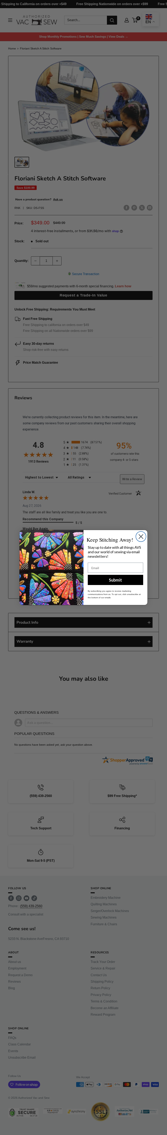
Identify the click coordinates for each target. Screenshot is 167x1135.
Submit (115, 579)
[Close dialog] (141, 536)
